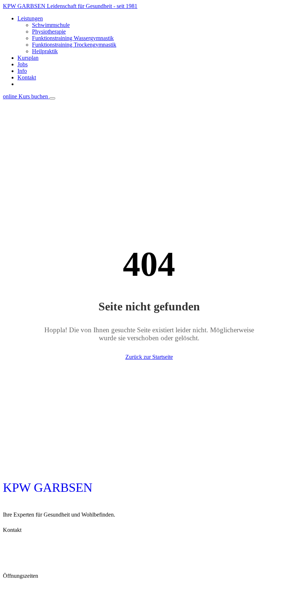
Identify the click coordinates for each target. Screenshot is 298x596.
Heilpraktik (45, 51)
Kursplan (28, 58)
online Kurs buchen (156, 84)
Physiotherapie (49, 31)
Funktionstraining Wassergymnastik (73, 38)
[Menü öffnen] (52, 98)
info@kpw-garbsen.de (31, 565)
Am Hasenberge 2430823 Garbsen (28, 539)
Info (22, 71)
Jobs (22, 64)
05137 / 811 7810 (26, 554)
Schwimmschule (51, 25)
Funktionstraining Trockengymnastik (74, 45)
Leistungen (30, 18)
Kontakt (26, 77)
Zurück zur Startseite (149, 357)
